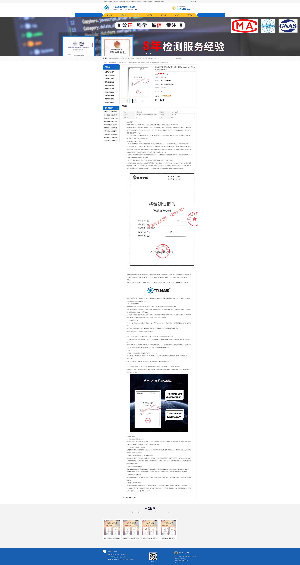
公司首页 (109, 15)
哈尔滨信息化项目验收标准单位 (111, 127)
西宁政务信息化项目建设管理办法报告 (111, 140)
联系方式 (189, 15)
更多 (117, 108)
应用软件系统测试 (109, 78)
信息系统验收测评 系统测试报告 (131, 538)
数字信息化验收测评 (110, 75)
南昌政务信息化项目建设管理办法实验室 (111, 137)
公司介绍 (149, 15)
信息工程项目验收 (109, 99)
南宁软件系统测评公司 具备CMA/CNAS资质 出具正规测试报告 (111, 121)
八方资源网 (116, 559)
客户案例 (176, 15)
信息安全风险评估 (109, 92)
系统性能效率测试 (109, 95)
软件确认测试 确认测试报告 (112, 538)
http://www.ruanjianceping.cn (129, 497)
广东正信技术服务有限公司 (114, 557)
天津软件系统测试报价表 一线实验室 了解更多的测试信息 (111, 124)
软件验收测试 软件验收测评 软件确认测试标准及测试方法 (111, 111)
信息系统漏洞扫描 (109, 82)
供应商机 (123, 15)
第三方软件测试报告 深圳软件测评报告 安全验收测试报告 (111, 115)
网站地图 (132, 559)
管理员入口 (127, 559)
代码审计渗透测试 (122, 62)
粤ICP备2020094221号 (123, 554)
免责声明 (121, 559)
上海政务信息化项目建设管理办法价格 (111, 131)
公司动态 (163, 15)
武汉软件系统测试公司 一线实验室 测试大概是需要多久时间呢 (111, 118)
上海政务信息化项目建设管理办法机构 (111, 134)
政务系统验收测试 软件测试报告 (149, 538)
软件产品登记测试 (109, 88)
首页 (110, 62)
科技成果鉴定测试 (109, 85)
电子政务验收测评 (109, 72)
